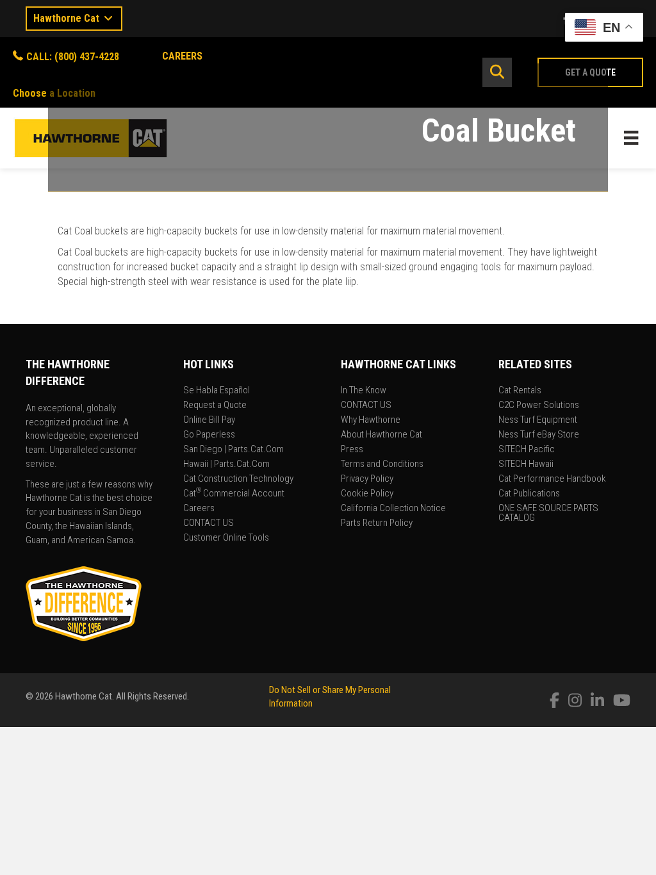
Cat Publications (529, 494)
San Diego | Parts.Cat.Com (233, 450)
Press (352, 450)
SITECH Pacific (526, 450)
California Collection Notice (393, 508)
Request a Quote (215, 405)
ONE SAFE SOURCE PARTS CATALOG (548, 513)
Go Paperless (209, 435)
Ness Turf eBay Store (538, 435)
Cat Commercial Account (233, 494)
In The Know (363, 391)
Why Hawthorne (370, 420)
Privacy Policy (367, 479)
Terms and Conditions (382, 464)
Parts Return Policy (377, 523)
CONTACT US (208, 523)
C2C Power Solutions (538, 405)
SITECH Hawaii (526, 464)
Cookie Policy (367, 494)
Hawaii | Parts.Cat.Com (226, 464)
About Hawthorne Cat (381, 435)
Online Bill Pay (209, 420)
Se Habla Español (216, 391)
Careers (199, 508)
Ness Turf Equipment (537, 420)
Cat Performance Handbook (552, 479)
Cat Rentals (519, 391)
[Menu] (631, 137)
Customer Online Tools (226, 538)
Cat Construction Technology (238, 479)
